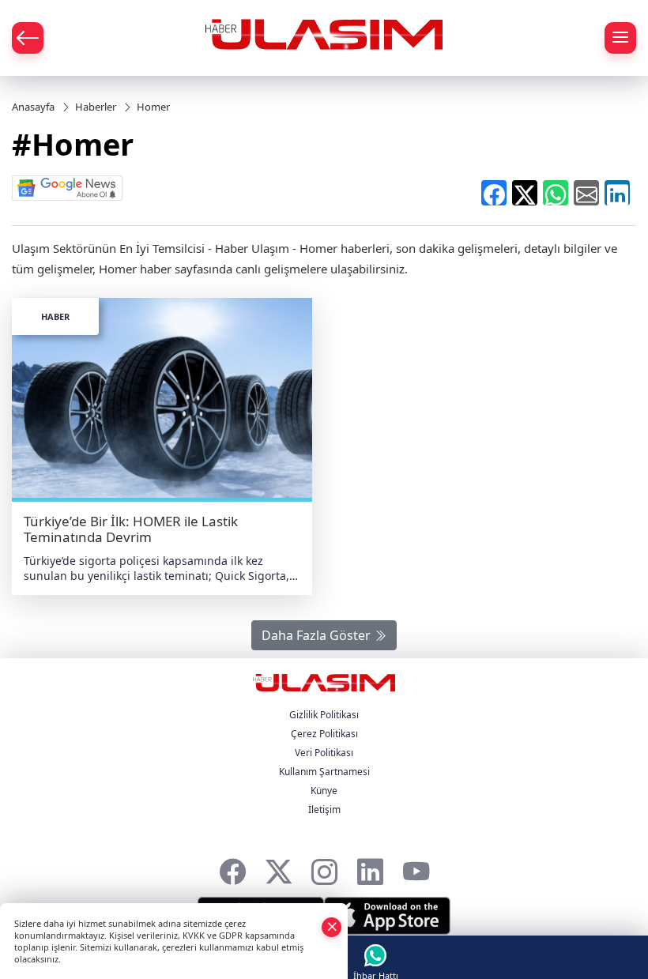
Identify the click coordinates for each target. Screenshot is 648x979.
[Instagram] (324, 867)
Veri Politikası (324, 752)
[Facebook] (232, 867)
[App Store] (387, 916)
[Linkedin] (370, 867)
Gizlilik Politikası (324, 714)
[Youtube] (416, 867)
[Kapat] (331, 926)
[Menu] (620, 38)
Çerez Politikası (324, 733)
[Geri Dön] (27, 38)
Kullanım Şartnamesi (324, 771)
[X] (278, 867)
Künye (324, 790)
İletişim (324, 809)
